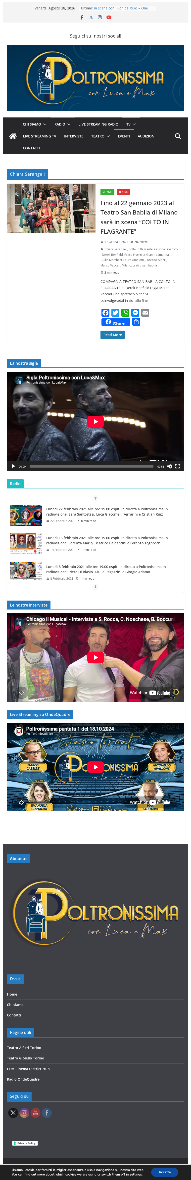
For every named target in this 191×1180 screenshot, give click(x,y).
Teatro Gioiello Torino (25, 1058)
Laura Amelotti (133, 260)
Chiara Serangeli (115, 249)
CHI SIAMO (32, 124)
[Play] (13, 466)
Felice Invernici (134, 255)
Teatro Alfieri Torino (24, 1047)
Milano (107, 192)
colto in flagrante (141, 249)
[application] (95, 421)
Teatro (97, 136)
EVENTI (124, 136)
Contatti (14, 1015)
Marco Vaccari (110, 265)
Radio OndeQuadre (23, 1079)
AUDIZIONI (146, 136)
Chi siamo (15, 1004)
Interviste (73, 136)
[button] (44, 124)
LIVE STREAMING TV (39, 136)
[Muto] (169, 466)
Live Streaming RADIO (98, 124)
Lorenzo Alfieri (155, 260)
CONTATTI (31, 148)
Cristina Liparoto (166, 249)
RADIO (59, 124)
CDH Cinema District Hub (28, 1068)
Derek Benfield (112, 255)
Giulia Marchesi (111, 260)
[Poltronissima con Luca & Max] (13, 136)
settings (136, 1174)
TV (128, 124)
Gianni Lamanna (157, 255)
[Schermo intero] (177, 466)
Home (12, 994)
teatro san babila (145, 265)
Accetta (165, 1172)
